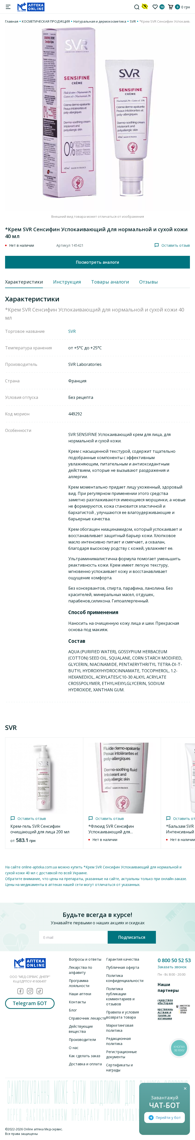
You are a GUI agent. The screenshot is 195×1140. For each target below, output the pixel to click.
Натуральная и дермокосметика (99, 21)
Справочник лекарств (87, 1018)
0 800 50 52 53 (174, 960)
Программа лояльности (79, 983)
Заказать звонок (172, 966)
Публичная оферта (122, 967)
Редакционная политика (118, 1041)
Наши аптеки (80, 993)
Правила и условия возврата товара (122, 1015)
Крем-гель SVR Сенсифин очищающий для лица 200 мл (39, 829)
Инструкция (67, 282)
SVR (133, 21)
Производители (82, 1039)
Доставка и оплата (85, 1063)
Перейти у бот (168, 1117)
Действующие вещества (81, 1029)
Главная (11, 21)
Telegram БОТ (30, 1003)
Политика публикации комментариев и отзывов (120, 996)
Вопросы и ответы (85, 959)
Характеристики (24, 282)
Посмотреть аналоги (97, 262)
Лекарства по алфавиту (80, 970)
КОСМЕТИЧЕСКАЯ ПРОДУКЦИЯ (46, 21)
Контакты (77, 1002)
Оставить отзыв (175, 245)
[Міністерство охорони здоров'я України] (183, 1009)
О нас (73, 1047)
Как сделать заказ (84, 1055)
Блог (73, 1010)
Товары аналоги (110, 282)
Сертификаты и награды (119, 1067)
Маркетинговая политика (119, 1028)
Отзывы (148, 282)
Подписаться (131, 937)
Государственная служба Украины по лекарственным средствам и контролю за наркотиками (165, 1009)
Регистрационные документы (121, 1054)
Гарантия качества (122, 959)
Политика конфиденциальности (124, 978)
